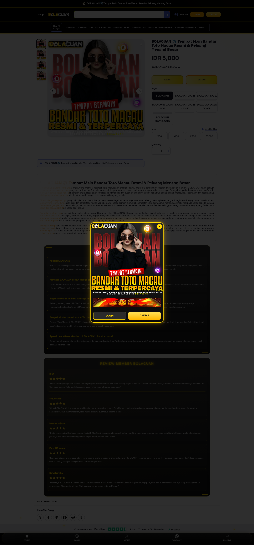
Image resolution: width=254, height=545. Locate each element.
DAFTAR (144, 315)
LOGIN (110, 315)
